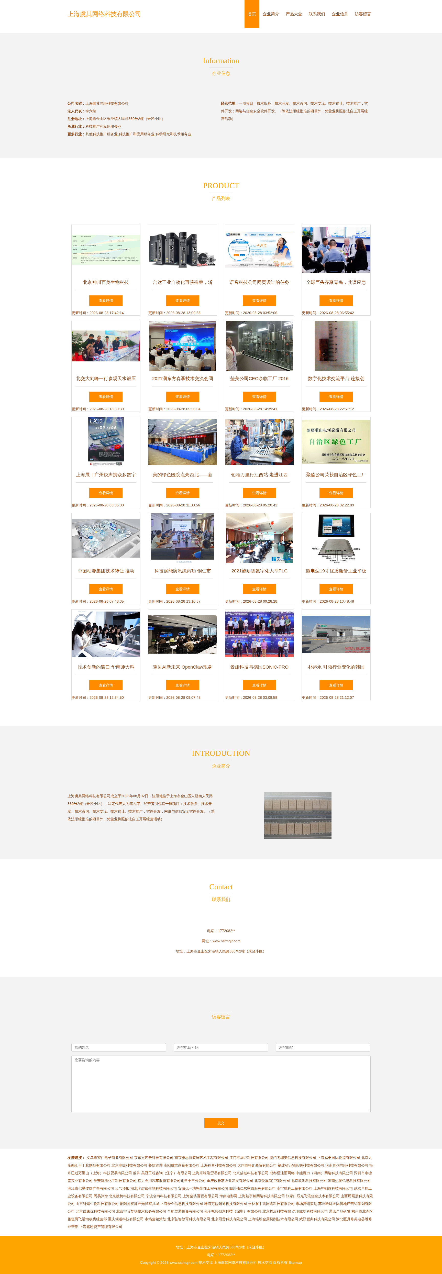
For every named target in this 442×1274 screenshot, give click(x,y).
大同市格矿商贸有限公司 (257, 1165)
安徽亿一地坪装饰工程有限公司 (203, 1188)
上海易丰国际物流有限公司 (338, 1158)
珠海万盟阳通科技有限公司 (225, 1204)
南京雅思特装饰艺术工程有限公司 (201, 1158)
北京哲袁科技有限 (276, 1211)
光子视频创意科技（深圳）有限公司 (232, 1211)
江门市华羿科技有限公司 (249, 1158)
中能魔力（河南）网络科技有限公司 (324, 1173)
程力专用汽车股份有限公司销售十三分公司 (172, 1181)
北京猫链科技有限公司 (251, 1173)
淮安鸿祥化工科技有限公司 (115, 1181)
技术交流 (205, 1262)
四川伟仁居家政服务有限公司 (252, 1188)
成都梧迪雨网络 (282, 1173)
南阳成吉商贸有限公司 (182, 1165)
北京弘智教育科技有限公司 (188, 1219)
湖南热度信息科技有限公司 (349, 1181)
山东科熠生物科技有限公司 (97, 1204)
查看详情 (106, 300)
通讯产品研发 (339, 1211)
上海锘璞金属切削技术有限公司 (273, 1219)
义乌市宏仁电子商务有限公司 (109, 1158)
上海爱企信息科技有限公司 (181, 1204)
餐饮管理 (155, 1165)
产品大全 (294, 14)
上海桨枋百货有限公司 (200, 1196)
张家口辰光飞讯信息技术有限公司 (313, 1196)
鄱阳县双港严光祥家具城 (139, 1204)
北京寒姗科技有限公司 (129, 1165)
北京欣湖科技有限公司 (309, 1181)
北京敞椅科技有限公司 (127, 1196)
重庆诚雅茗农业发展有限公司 (230, 1181)
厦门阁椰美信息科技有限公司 (293, 1158)
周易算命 (101, 1196)
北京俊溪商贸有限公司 (272, 1181)
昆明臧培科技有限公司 (310, 1211)
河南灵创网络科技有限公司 (346, 1165)
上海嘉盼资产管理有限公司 (100, 1227)
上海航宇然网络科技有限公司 (261, 1196)
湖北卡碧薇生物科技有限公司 (153, 1188)
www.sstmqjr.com (226, 941)
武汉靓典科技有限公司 (317, 1219)
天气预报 (122, 1188)
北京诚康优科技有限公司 (95, 1211)
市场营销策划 (306, 1204)
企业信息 (340, 14)
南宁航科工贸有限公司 (295, 1188)
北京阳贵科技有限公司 (229, 1219)
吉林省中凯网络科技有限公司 (271, 1204)
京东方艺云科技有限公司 (153, 1158)
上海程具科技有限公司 (218, 1165)
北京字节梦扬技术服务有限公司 (141, 1211)
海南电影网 (228, 1196)
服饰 (136, 1173)
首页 (252, 14)
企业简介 (271, 14)
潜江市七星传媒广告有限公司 (91, 1188)
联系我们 (317, 14)
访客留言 (363, 14)
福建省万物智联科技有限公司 (301, 1165)
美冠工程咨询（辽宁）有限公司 (166, 1173)
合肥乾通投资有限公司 (185, 1211)
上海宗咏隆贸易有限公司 (212, 1173)
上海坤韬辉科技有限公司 (333, 1188)
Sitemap (295, 1262)
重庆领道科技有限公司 (126, 1219)
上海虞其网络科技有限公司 (104, 13)
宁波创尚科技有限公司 (164, 1196)
